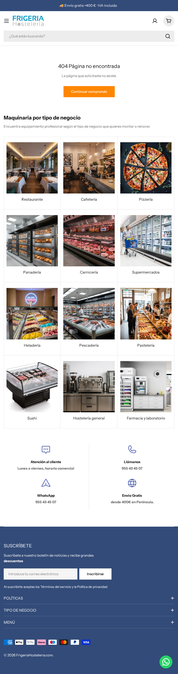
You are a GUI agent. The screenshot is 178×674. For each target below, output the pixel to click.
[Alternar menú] (6, 21)
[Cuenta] (155, 21)
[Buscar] (168, 36)
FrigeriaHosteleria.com (34, 655)
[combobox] (89, 36)
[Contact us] (165, 661)
